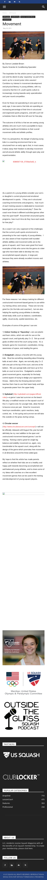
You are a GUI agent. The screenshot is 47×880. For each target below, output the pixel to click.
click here (28, 848)
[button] (43, 7)
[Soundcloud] (14, 2)
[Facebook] (5, 2)
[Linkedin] (10, 2)
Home (5, 13)
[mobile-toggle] (4, 7)
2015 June (12, 13)
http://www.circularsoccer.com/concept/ (19, 426)
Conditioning (15, 17)
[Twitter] (19, 2)
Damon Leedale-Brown (28, 17)
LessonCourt (7, 19)
